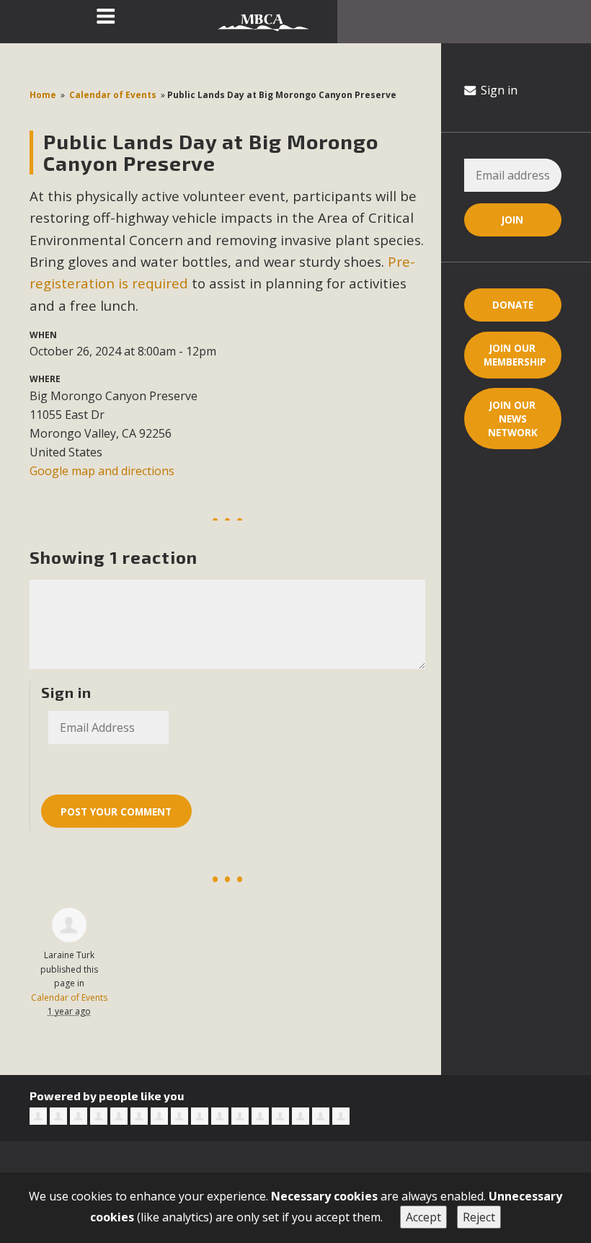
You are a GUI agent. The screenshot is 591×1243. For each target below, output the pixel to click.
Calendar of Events (112, 95)
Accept (423, 1217)
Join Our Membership (515, 354)
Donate (512, 304)
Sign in (497, 90)
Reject (479, 1217)
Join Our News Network (513, 418)
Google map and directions (102, 471)
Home (43, 95)
